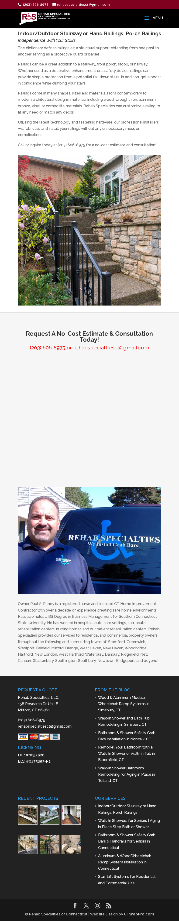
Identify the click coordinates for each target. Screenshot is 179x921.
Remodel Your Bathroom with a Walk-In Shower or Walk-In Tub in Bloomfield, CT (126, 753)
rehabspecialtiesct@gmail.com (111, 348)
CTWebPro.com (139, 914)
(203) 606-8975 (47, 348)
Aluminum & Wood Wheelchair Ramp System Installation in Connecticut (124, 862)
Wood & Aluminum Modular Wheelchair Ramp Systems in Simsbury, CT (123, 703)
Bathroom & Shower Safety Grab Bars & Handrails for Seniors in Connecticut (126, 841)
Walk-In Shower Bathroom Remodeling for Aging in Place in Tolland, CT (126, 774)
